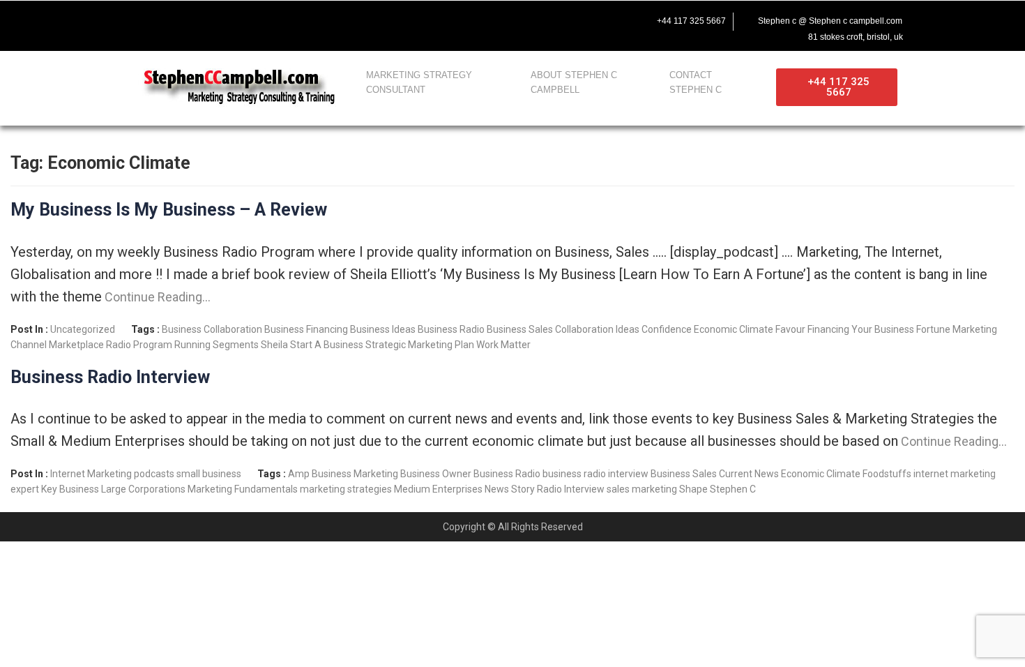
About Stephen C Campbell (574, 82)
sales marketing (642, 489)
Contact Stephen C (695, 82)
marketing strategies (346, 489)
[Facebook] (133, 19)
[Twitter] (162, 19)
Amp (299, 473)
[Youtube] (192, 19)
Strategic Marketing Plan (419, 344)
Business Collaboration (212, 329)
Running (192, 344)
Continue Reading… (156, 297)
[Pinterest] (250, 19)
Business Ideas (383, 329)
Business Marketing (355, 473)
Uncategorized (82, 329)
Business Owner (435, 473)
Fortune (933, 329)
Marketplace (76, 344)
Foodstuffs (887, 473)
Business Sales (520, 329)
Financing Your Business (860, 329)
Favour (790, 329)
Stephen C (733, 489)
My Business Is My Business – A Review (168, 210)
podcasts (154, 473)
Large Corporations (143, 489)
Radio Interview (571, 489)
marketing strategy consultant (419, 82)
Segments (236, 344)
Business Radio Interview (110, 377)
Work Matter (503, 344)
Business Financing (306, 329)
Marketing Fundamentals (243, 489)
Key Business (70, 489)
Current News (749, 473)
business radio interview (595, 473)
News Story (510, 489)
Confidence (666, 329)
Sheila (274, 344)
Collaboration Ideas (597, 329)
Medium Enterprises (438, 489)
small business (208, 473)
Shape (693, 489)
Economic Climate (733, 329)
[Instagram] (221, 19)
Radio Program (139, 344)
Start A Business (326, 344)
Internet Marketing (91, 473)
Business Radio (451, 329)
